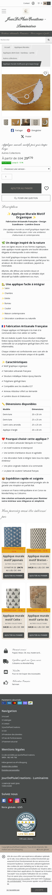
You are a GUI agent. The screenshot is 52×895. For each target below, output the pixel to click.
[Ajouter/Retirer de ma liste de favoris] (46, 188)
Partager (19, 130)
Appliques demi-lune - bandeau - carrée (18, 53)
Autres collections (10, 58)
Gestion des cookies (10, 766)
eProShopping (17, 849)
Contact (26, 3)
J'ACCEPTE (39, 890)
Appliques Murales (21, 47)
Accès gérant (43, 849)
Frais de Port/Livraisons (12, 738)
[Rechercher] (48, 40)
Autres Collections (11, 153)
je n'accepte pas (13, 890)
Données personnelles (10, 770)
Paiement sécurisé (10, 741)
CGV (5, 731)
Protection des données (12, 734)
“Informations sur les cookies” (19, 879)
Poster (28, 136)
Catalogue (7, 720)
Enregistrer (36, 130)
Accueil (7, 47)
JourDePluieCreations (11, 727)
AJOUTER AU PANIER (21, 188)
